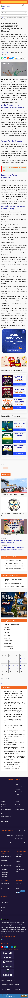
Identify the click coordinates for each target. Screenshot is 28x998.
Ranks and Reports (6, 816)
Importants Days (19, 809)
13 (13, 665)
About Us (18, 883)
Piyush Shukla (6, 52)
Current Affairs (19, 835)
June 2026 (7, 630)
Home (3, 17)
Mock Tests (4, 900)
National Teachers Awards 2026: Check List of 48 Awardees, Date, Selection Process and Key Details (13, 710)
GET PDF (24, 995)
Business (17, 799)
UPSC (17, 871)
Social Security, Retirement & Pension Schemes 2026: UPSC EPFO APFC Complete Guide (14, 758)
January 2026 (8, 643)
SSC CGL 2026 (5, 888)
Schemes (3, 804)
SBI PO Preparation (6, 856)
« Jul (2, 683)
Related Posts (6, 474)
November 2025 (8, 649)
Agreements (4, 806)
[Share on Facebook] (10, 58)
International (18, 786)
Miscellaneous (5, 821)
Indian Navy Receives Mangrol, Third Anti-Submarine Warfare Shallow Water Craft (14, 697)
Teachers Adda (23, 830)
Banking (17, 794)
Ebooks (3, 907)
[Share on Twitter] (13, 58)
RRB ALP (3, 886)
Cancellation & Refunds (8, 987)
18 (6, 668)
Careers (20, 891)
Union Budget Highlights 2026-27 (14, 568)
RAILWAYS (18, 861)
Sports (3, 799)
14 (17, 665)
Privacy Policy (17, 989)
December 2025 (8, 646)
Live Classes (4, 902)
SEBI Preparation (5, 863)
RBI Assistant (4, 872)
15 (20, 665)
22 (21, 668)
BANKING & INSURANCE (19, 855)
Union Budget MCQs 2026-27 (13, 560)
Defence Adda (18, 838)
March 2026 (7, 638)
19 (9, 668)
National (17, 784)
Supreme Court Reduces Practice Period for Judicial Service (13, 763)
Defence (5, 467)
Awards (3, 801)
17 (2, 668)
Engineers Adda (9, 842)
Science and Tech (5, 819)
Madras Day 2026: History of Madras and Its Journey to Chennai (14, 748)
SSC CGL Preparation (4, 868)
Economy (17, 806)
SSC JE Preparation (6, 865)
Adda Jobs (10, 835)
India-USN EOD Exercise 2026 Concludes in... (14, 535)
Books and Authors (6, 809)
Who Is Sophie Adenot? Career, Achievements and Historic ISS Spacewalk (12, 721)
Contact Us (19, 886)
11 (6, 665)
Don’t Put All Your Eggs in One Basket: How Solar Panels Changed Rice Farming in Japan (14, 742)
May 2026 (6, 632)
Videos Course (5, 905)
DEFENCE (18, 866)
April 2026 (7, 635)
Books (2, 910)
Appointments (18, 791)
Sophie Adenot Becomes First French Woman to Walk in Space (14, 730)
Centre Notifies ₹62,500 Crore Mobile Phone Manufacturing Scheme (14, 715)
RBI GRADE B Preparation (4, 875)
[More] (23, 5)
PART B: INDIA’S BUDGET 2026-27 (15, 566)
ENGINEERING (20, 869)
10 (2, 665)
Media (17, 888)
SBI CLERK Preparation (4, 859)
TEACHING (19, 864)
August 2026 (11, 624)
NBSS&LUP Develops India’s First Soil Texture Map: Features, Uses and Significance (14, 703)
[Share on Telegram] (5, 58)
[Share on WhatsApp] (2, 58)
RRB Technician (5, 883)
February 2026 (8, 640)
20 (13, 668)
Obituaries (4, 813)
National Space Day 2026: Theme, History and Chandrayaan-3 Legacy (14, 692)
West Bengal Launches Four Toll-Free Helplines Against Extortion (14, 752)
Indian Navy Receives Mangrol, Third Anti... (13, 494)
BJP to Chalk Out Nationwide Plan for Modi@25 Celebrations (13, 767)
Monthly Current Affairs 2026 (13, 583)
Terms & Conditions (7, 989)
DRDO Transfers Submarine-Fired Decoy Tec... (12, 514)
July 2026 (6, 627)
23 (24, 668)
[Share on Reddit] (8, 58)
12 (9, 665)
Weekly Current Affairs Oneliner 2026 (13, 580)
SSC (17, 859)
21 (17, 668)
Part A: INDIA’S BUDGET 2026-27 (14, 563)
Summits (17, 804)
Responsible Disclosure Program (10, 984)
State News (18, 789)
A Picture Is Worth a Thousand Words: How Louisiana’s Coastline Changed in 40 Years (14, 736)
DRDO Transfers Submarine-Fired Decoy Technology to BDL (13, 726)
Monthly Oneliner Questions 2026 (14, 586)
